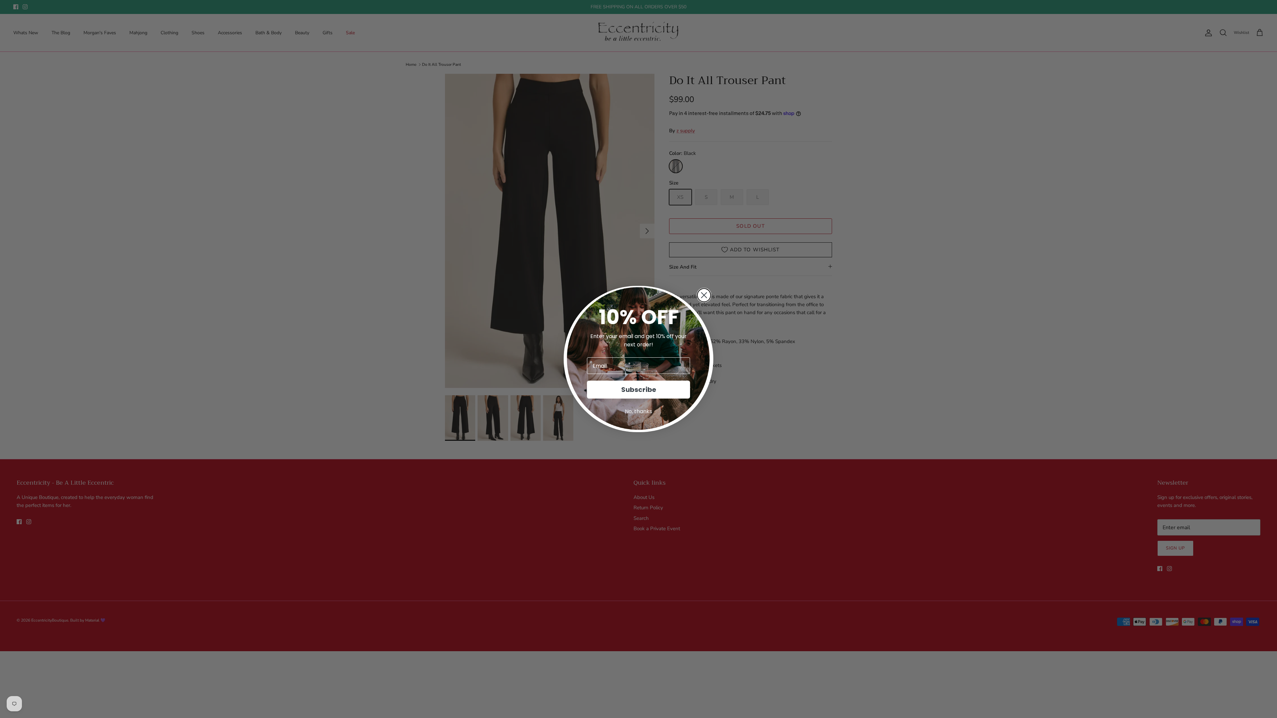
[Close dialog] (704, 295)
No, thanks (638, 411)
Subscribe (638, 389)
